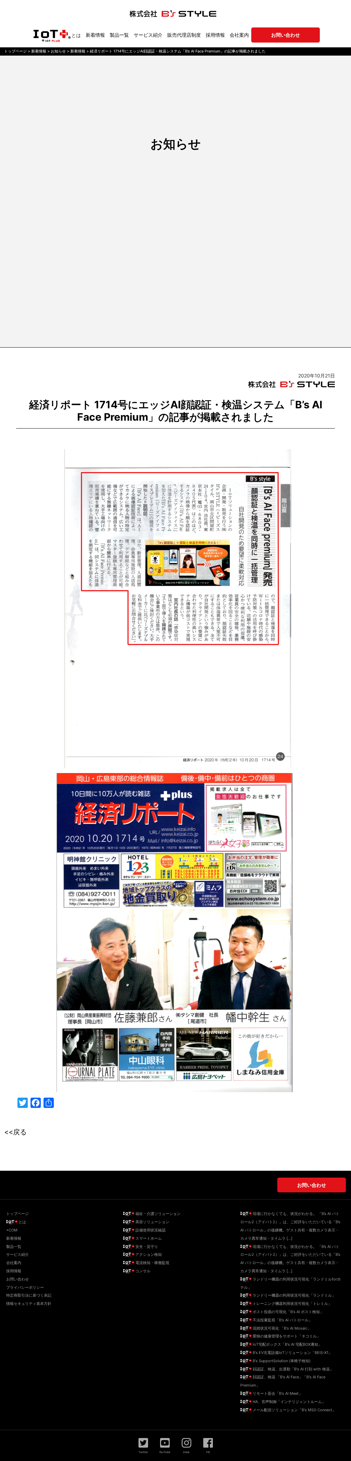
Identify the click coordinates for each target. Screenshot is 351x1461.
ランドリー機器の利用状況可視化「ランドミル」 (294, 1295)
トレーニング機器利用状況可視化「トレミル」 (292, 1303)
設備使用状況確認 (150, 1230)
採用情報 (215, 35)
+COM (11, 1230)
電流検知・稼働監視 (151, 1262)
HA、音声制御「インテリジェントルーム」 (289, 1401)
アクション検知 (148, 1254)
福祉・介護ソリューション (157, 1213)
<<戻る (15, 1132)
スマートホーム (148, 1238)
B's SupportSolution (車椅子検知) (281, 1360)
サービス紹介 (148, 35)
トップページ (17, 1213)
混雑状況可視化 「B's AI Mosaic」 (281, 1328)
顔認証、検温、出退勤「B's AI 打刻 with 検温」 (293, 1369)
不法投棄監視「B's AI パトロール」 (282, 1320)
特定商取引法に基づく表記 (28, 1295)
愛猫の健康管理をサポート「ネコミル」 (286, 1336)
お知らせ (175, 143)
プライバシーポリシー (25, 1287)
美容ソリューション (151, 1221)
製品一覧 (119, 35)
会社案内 (239, 35)
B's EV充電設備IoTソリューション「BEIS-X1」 (292, 1352)
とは (76, 35)
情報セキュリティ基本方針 (28, 1303)
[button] (143, 1445)
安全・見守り (146, 1246)
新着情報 (95, 35)
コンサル (142, 1271)
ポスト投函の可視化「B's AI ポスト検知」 (288, 1311)
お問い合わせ (17, 1279)
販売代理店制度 (184, 35)
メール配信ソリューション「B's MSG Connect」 (294, 1409)
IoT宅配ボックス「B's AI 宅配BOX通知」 (287, 1344)
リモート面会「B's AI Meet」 (277, 1393)
